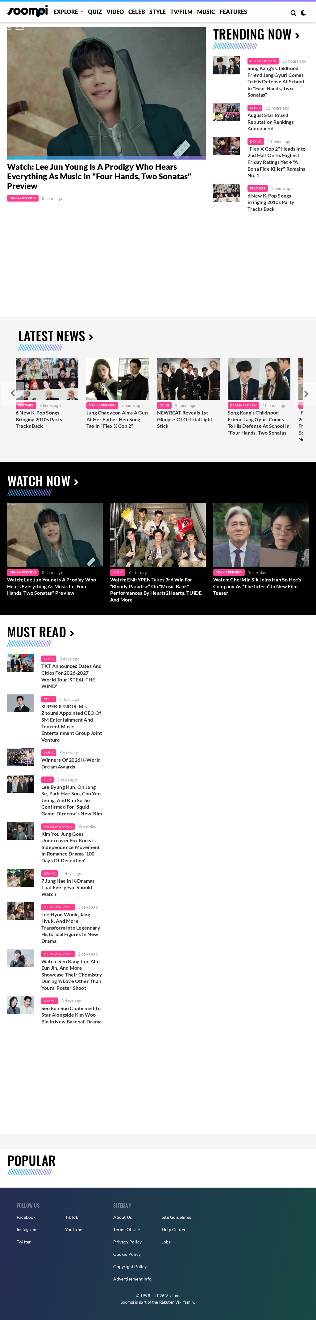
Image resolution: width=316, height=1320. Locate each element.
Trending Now (252, 33)
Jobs (166, 1241)
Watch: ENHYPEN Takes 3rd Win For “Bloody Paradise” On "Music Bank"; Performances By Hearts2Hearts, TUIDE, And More (156, 589)
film (47, 779)
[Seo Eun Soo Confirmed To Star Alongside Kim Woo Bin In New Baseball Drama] (20, 1005)
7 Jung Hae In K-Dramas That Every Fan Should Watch (67, 887)
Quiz (95, 11)
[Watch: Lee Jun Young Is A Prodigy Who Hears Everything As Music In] (106, 93)
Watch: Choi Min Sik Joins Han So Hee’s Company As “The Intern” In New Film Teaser (257, 586)
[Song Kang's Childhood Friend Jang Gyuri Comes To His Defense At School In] (259, 379)
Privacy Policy (127, 1241)
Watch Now (38, 480)
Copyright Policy (130, 1266)
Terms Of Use (126, 1229)
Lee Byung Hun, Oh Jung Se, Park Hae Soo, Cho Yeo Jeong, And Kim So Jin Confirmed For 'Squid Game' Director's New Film (71, 800)
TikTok (71, 1217)
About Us (122, 1217)
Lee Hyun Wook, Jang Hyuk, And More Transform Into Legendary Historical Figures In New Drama (70, 927)
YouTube (73, 1229)
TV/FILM (181, 11)
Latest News (51, 335)
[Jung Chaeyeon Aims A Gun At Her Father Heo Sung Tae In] (117, 379)
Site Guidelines (176, 1217)
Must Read (36, 631)
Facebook (26, 1217)
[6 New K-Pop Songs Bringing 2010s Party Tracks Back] (226, 193)
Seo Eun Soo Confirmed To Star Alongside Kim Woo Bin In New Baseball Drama (71, 1014)
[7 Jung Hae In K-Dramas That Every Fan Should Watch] (20, 878)
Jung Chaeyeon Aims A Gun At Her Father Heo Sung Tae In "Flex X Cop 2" (117, 419)
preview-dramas (58, 826)
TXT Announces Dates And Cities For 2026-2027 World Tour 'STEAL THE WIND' (71, 676)
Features (233, 11)
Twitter (24, 1241)
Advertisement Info (132, 1278)
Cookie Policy (127, 1254)
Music (206, 11)
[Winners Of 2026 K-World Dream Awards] (20, 757)
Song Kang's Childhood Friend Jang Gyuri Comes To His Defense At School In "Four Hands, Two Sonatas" (275, 81)
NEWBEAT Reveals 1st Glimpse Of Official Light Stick (184, 419)
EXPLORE (66, 11)
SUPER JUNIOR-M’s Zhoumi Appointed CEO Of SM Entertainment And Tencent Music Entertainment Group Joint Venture (71, 723)
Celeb (136, 11)
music (49, 658)
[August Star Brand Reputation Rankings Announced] (226, 112)
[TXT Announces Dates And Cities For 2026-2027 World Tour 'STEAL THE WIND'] (20, 663)
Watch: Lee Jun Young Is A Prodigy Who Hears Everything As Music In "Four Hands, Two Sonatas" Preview (99, 176)
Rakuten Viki (170, 1302)
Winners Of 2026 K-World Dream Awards (71, 763)
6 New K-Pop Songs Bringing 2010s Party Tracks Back (270, 202)
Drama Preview (23, 198)
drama (50, 873)
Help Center (174, 1229)
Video (115, 11)
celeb (48, 699)
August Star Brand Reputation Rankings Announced (270, 121)
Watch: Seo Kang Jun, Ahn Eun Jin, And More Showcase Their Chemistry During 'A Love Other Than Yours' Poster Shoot (71, 974)
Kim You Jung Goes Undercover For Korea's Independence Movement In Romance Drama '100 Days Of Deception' (70, 847)
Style (157, 11)
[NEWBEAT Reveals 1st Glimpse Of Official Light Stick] (188, 379)
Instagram (26, 1229)
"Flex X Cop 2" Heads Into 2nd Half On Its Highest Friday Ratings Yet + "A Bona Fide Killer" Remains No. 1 (276, 162)
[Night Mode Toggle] (303, 13)
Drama (256, 141)
